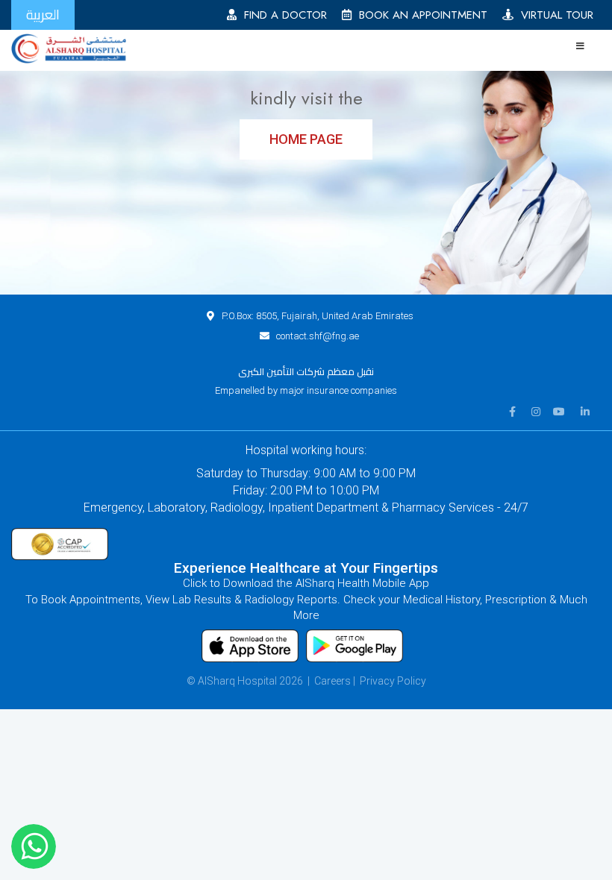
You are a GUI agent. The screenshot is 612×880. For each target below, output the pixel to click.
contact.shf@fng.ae (317, 336)
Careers (332, 681)
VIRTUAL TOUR (553, 15)
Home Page (306, 139)
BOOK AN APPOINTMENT (419, 15)
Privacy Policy (393, 681)
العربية (43, 14)
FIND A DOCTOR (282, 15)
